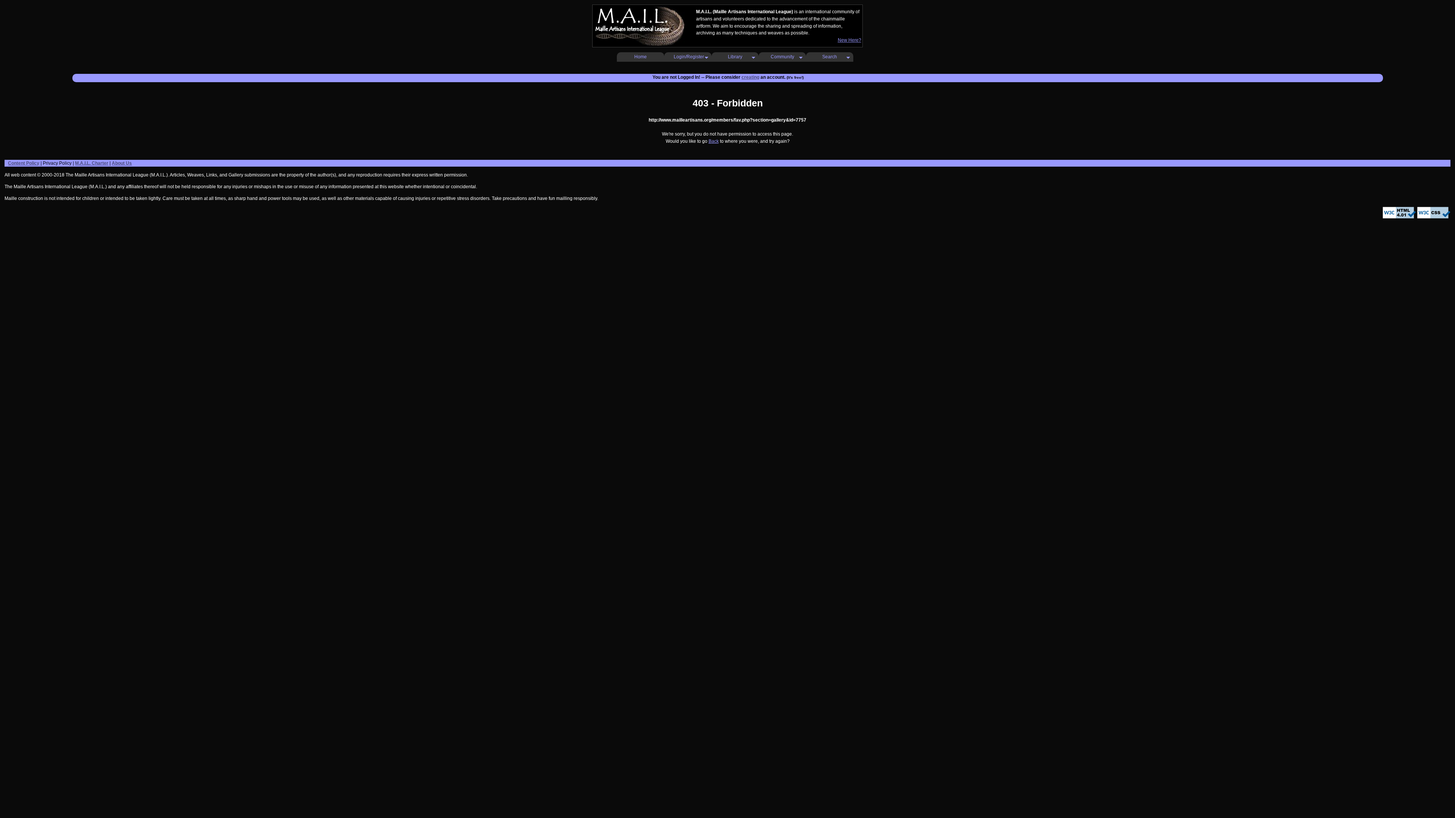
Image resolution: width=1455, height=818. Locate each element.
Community (782, 56)
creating (750, 77)
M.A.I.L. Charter (91, 163)
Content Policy (23, 163)
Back (714, 141)
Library (735, 56)
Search (829, 56)
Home (640, 56)
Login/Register (689, 56)
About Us (122, 163)
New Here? (849, 40)
